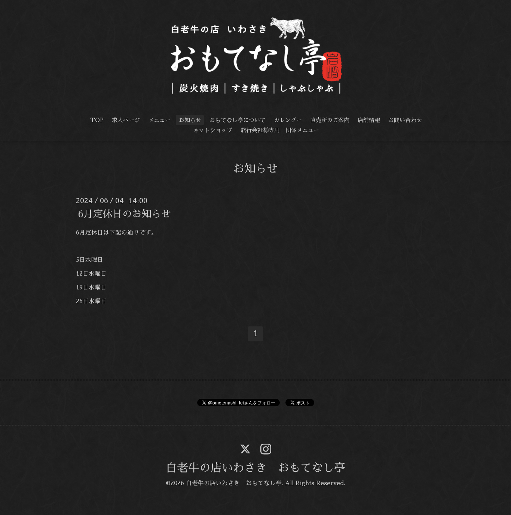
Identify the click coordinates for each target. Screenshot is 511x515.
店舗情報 (369, 120)
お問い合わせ (405, 120)
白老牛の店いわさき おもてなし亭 (255, 468)
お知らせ (190, 120)
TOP (97, 120)
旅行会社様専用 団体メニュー (280, 130)
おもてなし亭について (237, 120)
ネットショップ (212, 130)
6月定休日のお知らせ (124, 213)
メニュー (159, 120)
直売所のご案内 (329, 120)
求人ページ (126, 120)
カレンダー (288, 120)
